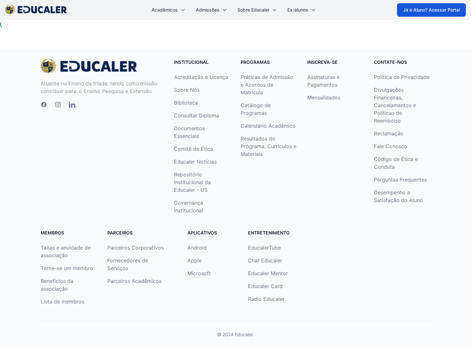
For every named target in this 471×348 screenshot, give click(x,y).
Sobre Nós (187, 90)
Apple (194, 260)
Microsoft (199, 273)
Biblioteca (186, 102)
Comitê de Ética (193, 149)
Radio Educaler (266, 299)
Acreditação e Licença (201, 77)
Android (197, 247)
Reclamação (388, 133)
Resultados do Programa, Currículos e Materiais (268, 146)
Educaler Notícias (195, 161)
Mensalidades (323, 97)
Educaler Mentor (268, 273)
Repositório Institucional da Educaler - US (192, 182)
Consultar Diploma (196, 115)
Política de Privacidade (402, 77)
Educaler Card (265, 286)
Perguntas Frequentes (400, 179)
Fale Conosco (390, 146)
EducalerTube (264, 247)
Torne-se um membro (67, 268)
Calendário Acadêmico (268, 126)
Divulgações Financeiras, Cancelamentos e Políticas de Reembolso (395, 105)
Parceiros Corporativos (135, 247)
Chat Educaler (265, 260)
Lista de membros (62, 301)
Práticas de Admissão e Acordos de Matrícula (267, 85)
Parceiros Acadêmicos (134, 281)
